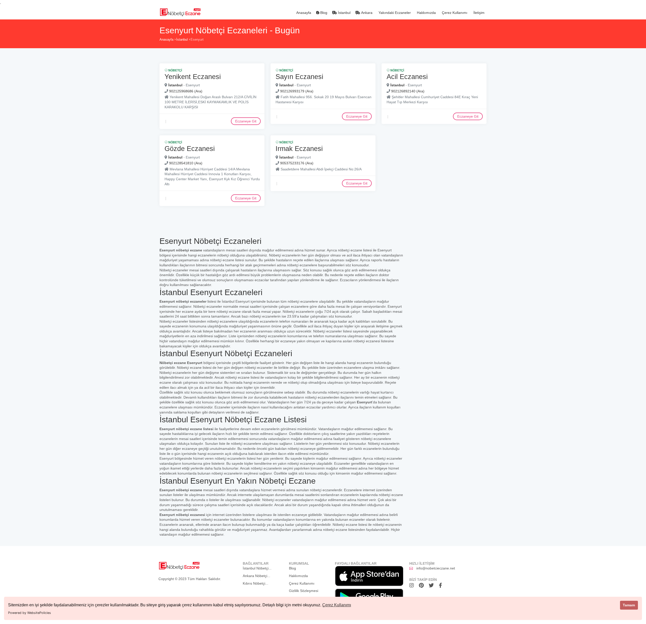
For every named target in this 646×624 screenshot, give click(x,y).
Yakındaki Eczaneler (394, 13)
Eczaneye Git (245, 121)
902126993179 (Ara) (296, 91)
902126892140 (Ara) (407, 91)
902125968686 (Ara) (185, 91)
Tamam (629, 605)
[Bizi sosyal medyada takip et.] (412, 585)
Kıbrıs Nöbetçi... (255, 583)
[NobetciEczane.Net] (180, 12)
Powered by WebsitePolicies (29, 613)
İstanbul (344, 13)
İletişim (478, 13)
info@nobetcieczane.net (435, 568)
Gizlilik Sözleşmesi (303, 591)
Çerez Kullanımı (336, 605)
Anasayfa (303, 13)
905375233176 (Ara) (296, 163)
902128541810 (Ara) (185, 163)
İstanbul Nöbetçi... (257, 568)
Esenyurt (197, 39)
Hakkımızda (426, 13)
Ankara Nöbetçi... (256, 576)
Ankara (366, 13)
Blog (323, 13)
